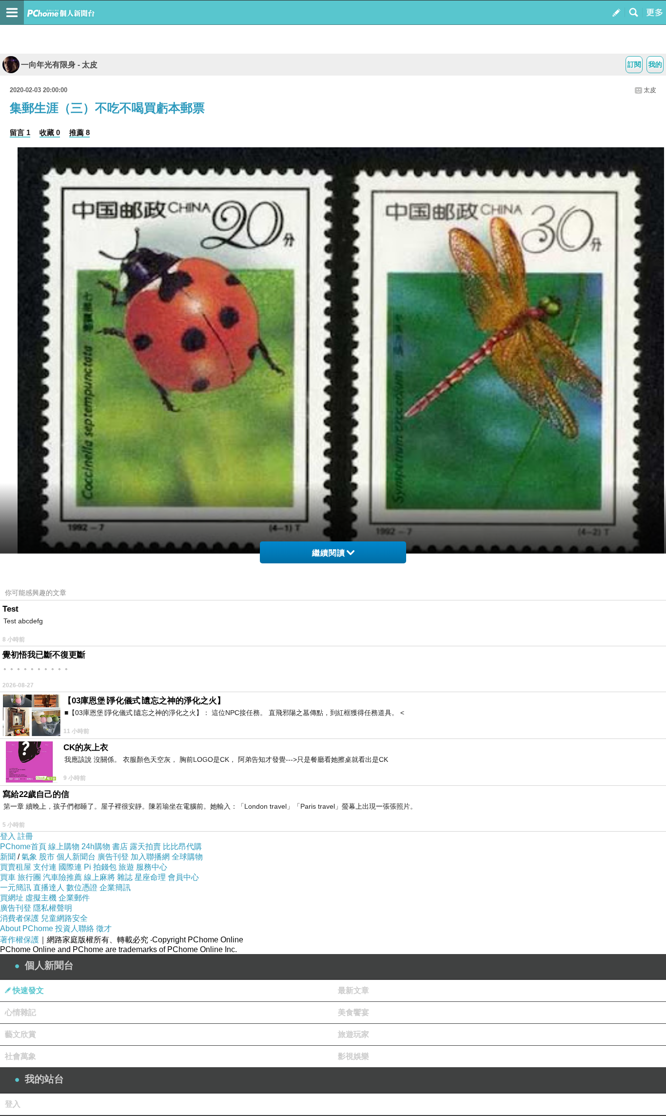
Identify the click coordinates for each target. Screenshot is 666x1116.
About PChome (26, 928)
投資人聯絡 (74, 928)
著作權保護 (19, 940)
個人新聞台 (76, 857)
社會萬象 (20, 1056)
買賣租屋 (15, 867)
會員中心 (183, 877)
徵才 (104, 928)
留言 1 (20, 132)
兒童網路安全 (64, 918)
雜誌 (125, 877)
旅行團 (29, 877)
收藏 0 (49, 132)
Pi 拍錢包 (100, 867)
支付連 (45, 867)
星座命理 (150, 877)
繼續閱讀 (328, 553)
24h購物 (95, 846)
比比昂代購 (182, 846)
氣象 (29, 857)
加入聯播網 (150, 857)
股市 (47, 857)
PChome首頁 (23, 846)
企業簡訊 (115, 887)
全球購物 (187, 857)
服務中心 (151, 867)
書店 (120, 846)
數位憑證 (82, 887)
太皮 (650, 90)
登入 (8, 836)
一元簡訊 (15, 887)
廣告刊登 (113, 857)
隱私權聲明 (52, 908)
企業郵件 (74, 898)
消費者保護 (19, 918)
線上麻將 (99, 877)
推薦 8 (79, 132)
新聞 (8, 857)
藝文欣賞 (20, 1034)
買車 (8, 877)
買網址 (11, 898)
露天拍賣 (145, 846)
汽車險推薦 (62, 877)
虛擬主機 (41, 898)
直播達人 (48, 887)
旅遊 (126, 867)
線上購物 (63, 846)
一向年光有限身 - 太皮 (59, 64)
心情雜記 (20, 1012)
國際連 (70, 867)
